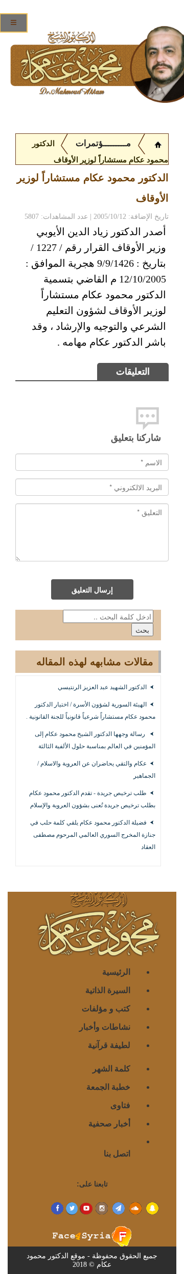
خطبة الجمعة (108, 1086)
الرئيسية (116, 971)
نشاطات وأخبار (104, 1026)
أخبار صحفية (109, 1123)
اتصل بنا (117, 1153)
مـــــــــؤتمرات (103, 143)
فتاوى (120, 1105)
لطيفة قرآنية (109, 1045)
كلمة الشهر (111, 1068)
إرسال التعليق (92, 589)
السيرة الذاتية (107, 990)
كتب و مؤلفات (106, 1008)
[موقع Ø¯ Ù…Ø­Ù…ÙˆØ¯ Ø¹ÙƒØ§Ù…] (158, 143)
